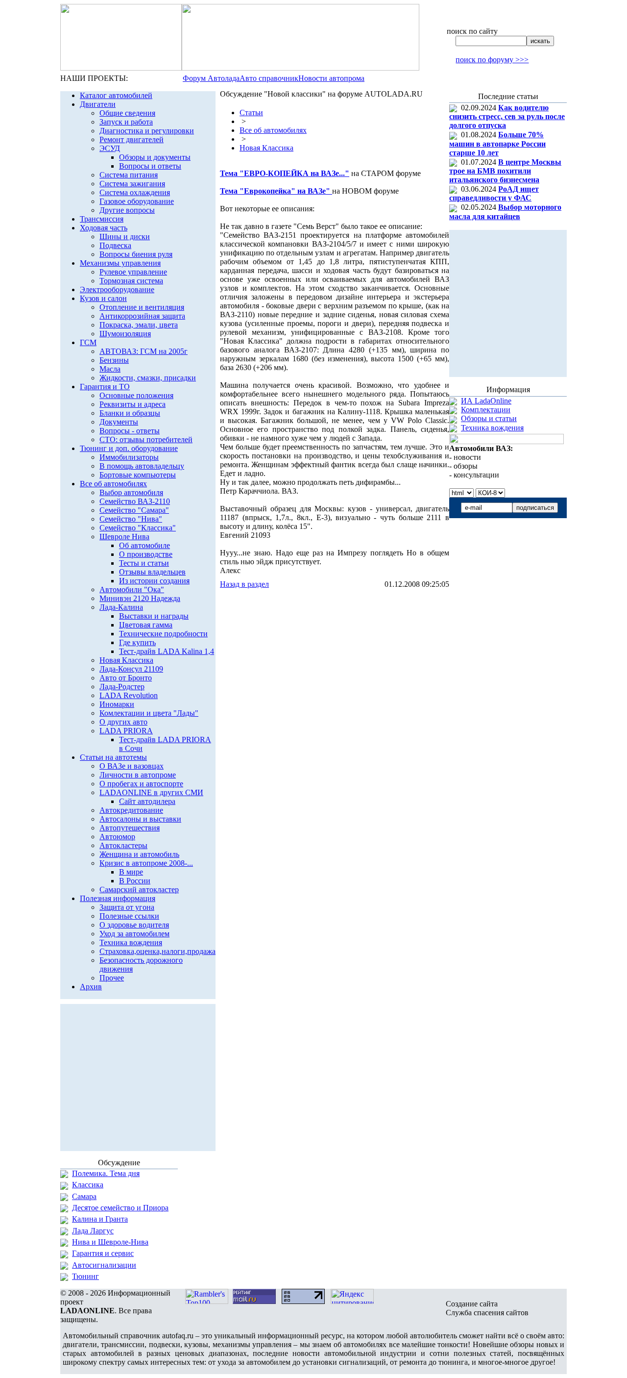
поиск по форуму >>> (492, 59)
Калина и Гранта (100, 1219)
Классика (87, 1184)
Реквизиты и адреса (132, 404)
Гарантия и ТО (105, 386)
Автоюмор (117, 836)
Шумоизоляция (125, 333)
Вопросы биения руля (135, 254)
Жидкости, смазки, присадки (147, 378)
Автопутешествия (129, 828)
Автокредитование (131, 810)
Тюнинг (85, 1276)
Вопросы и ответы (150, 166)
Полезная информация (117, 898)
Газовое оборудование (136, 201)
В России (134, 881)
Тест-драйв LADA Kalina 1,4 (166, 651)
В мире (131, 872)
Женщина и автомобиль (139, 854)
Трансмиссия (101, 219)
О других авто (123, 722)
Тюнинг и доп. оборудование (129, 448)
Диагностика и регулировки (146, 130)
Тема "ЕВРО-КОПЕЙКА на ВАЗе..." (284, 173)
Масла (110, 369)
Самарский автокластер (139, 889)
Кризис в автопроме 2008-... (146, 863)
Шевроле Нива (124, 536)
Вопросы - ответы (129, 430)
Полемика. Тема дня (106, 1173)
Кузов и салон (103, 298)
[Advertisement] (334, 608)
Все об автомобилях (113, 483)
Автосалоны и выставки (140, 819)
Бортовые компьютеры (137, 475)
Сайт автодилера (147, 801)
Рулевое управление (133, 272)
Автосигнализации (104, 1265)
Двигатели (98, 104)
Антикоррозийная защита (142, 316)
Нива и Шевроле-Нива (110, 1242)
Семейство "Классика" (137, 528)
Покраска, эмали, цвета (138, 325)
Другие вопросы (127, 210)
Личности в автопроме (137, 775)
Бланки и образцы (129, 413)
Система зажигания (132, 183)
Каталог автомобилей (116, 95)
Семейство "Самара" (134, 510)
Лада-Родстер (122, 686)
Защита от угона (126, 907)
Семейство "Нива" (130, 519)
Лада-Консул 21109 (131, 669)
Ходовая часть (103, 228)
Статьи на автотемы (113, 757)
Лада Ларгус (93, 1231)
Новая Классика (126, 660)
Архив (91, 986)
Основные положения (136, 395)
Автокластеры (123, 845)
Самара (84, 1196)
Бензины (114, 360)
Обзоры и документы (155, 157)
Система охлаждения (134, 192)
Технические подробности (163, 633)
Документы (118, 422)
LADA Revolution (128, 695)
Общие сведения (127, 113)
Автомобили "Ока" (131, 589)
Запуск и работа (126, 122)
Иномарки (116, 704)
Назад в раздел (244, 584)
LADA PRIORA (126, 731)
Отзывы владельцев (152, 572)
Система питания (128, 175)
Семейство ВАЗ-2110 (134, 501)
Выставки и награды (154, 616)
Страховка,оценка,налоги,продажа (157, 951)
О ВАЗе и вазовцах (131, 766)
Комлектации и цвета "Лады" (148, 713)
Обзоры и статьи (489, 418)
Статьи (251, 112)
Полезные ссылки (129, 916)
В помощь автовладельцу (141, 466)
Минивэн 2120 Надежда (139, 598)
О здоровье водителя (134, 925)
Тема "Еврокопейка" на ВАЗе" (276, 191)
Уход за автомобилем (134, 933)
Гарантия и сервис (103, 1253)
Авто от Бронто (125, 678)
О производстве (145, 554)
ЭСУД (109, 148)
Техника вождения (130, 942)
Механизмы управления (120, 263)
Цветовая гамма (145, 625)
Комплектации (485, 409)
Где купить (137, 642)
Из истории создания (154, 580)
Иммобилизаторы (129, 457)
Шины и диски (124, 236)
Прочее (111, 978)
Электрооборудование (117, 289)
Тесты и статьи (144, 563)
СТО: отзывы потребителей (146, 439)
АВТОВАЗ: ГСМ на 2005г (143, 351)
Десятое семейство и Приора (120, 1207)
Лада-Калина (121, 607)
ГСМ (88, 342)
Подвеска (115, 245)
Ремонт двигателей (131, 139)
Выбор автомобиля (131, 492)
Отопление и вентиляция (141, 307)
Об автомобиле (144, 545)
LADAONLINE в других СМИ (151, 792)
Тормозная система (131, 280)
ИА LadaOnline (486, 401)
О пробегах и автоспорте (141, 783)
